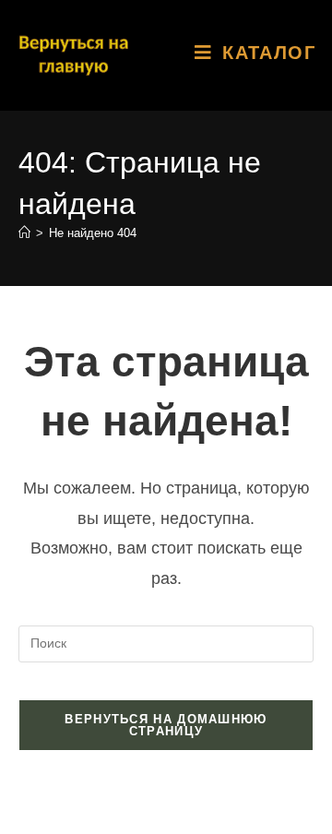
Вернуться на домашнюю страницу (166, 725)
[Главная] (24, 233)
